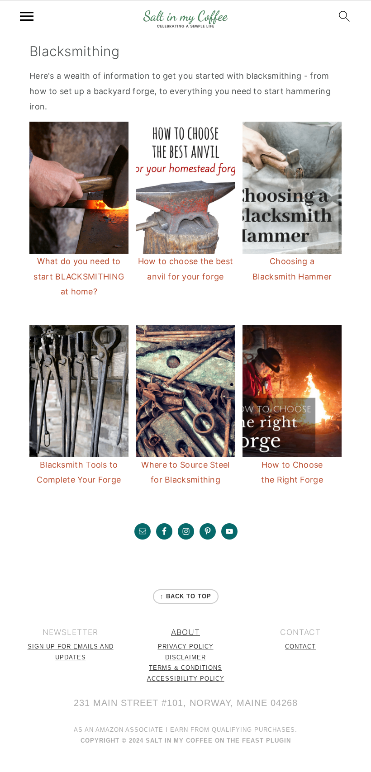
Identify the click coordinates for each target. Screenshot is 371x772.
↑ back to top (185, 596)
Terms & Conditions (185, 668)
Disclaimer (185, 657)
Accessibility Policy (185, 679)
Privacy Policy (186, 647)
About (185, 632)
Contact (300, 647)
